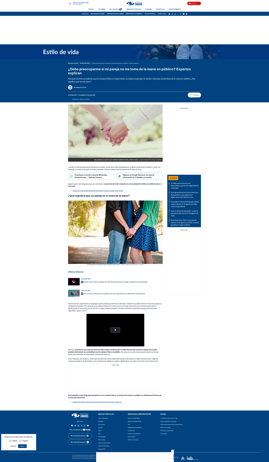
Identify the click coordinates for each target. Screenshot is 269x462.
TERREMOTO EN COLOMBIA (115, 14)
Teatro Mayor (102, 440)
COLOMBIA (101, 9)
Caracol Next (101, 449)
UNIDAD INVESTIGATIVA (133, 9)
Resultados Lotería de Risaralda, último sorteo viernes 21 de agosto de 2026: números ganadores (185, 204)
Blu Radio (101, 421)
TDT (129, 424)
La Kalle (100, 427)
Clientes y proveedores (134, 434)
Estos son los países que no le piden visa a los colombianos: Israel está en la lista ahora (114, 293)
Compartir (194, 95)
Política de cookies (165, 427)
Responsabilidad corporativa (168, 421)
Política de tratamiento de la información (171, 424)
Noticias (14, 441)
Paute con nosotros (133, 440)
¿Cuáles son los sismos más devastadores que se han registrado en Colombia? (184, 185)
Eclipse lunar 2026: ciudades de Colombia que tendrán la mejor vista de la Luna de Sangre (116, 282)
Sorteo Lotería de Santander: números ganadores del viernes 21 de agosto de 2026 (184, 213)
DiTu (99, 434)
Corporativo (163, 434)
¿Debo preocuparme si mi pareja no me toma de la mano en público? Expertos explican (115, 63)
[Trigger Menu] (70, 3)
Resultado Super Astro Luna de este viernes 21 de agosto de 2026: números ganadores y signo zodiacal (185, 222)
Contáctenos (131, 430)
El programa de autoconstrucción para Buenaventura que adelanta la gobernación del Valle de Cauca (184, 194)
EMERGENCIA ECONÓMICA (134, 14)
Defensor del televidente (134, 421)
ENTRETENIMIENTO (175, 9)
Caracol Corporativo (103, 446)
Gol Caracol (101, 424)
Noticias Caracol (73, 63)
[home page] (134, 3)
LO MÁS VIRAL (162, 14)
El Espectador (102, 437)
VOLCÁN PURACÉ (150, 14)
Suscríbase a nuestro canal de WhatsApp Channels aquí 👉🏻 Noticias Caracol (91, 176)
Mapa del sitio (131, 437)
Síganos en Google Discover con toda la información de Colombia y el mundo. (138, 176)
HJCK (99, 430)
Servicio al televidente (134, 418)
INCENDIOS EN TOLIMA (98, 14)
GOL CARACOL (114, 9)
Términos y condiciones (166, 430)
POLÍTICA (91, 9)
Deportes (25, 441)
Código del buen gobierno (135, 427)
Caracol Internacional (104, 443)
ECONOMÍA (148, 9)
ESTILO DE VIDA (85, 63)
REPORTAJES (160, 9)
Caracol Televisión (103, 418)
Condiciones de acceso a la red (168, 418)
